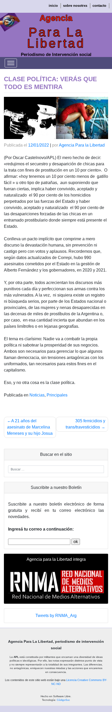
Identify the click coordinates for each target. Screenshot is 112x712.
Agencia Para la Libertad (82, 145)
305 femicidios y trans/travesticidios (85, 424)
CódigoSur (63, 699)
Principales (57, 395)
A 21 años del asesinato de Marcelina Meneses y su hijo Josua (30, 427)
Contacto (99, 6)
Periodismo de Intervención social (56, 54)
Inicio (53, 6)
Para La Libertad (56, 37)
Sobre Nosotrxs (75, 6)
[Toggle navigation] (11, 63)
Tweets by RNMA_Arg (56, 615)
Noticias (37, 395)
